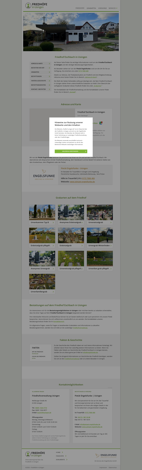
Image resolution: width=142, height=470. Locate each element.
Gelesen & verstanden (70, 151)
